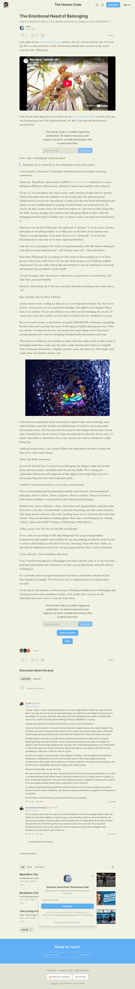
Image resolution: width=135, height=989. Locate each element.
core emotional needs (83, 117)
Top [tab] (22, 867)
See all (25, 929)
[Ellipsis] (114, 703)
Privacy (63, 970)
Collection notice (81, 970)
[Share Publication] (102, 4)
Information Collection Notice (66, 915)
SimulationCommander (35, 807)
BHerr (28, 27)
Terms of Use (80, 912)
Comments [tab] (25, 679)
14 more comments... (29, 853)
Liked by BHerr (33, 706)
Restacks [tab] (37, 679)
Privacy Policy (87, 915)
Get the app (80, 977)
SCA (27, 703)
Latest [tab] (29, 867)
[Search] (96, 4)
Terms (70, 970)
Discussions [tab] (40, 867)
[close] (93, 875)
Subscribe (113, 4)
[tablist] (31, 679)
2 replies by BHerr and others (40, 842)
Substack (54, 983)
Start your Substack (61, 977)
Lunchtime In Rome (50, 42)
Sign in (126, 4)
